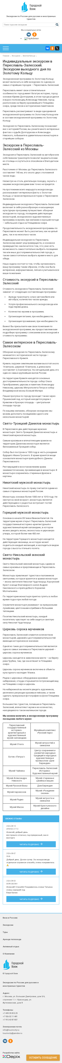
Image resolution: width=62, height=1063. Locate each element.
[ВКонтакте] (47, 48)
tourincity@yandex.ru (12, 1033)
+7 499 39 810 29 (10, 1013)
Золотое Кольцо (29, 56)
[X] (57, 48)
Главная (6, 56)
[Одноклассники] (52, 48)
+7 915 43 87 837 (10, 1020)
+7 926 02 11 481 (10, 1016)
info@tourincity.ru (11, 1030)
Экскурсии (16, 56)
